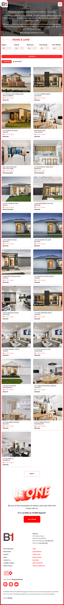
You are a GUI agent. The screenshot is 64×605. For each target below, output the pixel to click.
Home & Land (36, 554)
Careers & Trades (8, 563)
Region (4, 45)
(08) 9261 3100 (43, 543)
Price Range (43, 45)
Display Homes (37, 557)
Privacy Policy (7, 566)
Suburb (16, 45)
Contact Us (6, 560)
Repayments (18, 61)
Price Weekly (56, 45)
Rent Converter (37, 563)
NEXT (32, 474)
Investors (36, 560)
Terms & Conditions (39, 566)
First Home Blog (8, 549)
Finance (5, 554)
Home (34, 549)
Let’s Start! (32, 519)
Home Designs (37, 551)
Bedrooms (30, 45)
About (5, 557)
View (16, 84)
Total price (7, 61)
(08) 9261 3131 (49, 540)
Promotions (7, 551)
